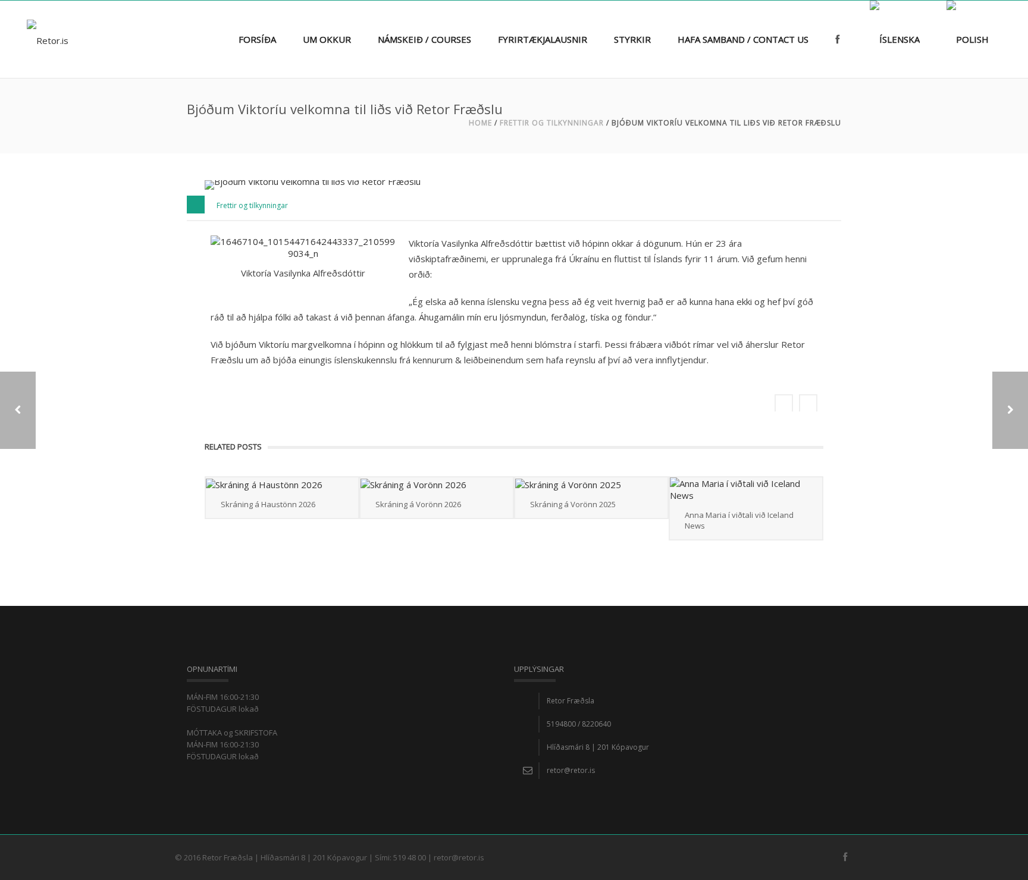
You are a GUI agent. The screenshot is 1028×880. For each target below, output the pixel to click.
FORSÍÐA (257, 39)
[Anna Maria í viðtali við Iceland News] (746, 489)
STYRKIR (632, 39)
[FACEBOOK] (839, 24)
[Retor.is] (47, 39)
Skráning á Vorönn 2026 (418, 504)
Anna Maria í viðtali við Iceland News (739, 520)
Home (480, 123)
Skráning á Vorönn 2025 (573, 504)
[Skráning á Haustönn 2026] (282, 484)
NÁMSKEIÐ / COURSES (424, 39)
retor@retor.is (571, 770)
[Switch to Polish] (968, 24)
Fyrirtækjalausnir (542, 39)
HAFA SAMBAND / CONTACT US (743, 39)
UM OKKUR (327, 39)
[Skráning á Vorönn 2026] (437, 484)
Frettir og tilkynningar (552, 123)
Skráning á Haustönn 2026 (268, 504)
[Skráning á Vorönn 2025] (591, 484)
